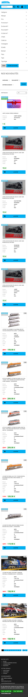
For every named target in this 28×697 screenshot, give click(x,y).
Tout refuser (17, 691)
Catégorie (5, 80)
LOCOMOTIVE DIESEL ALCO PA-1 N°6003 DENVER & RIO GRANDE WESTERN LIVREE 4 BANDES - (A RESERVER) (13, 478)
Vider (3, 65)
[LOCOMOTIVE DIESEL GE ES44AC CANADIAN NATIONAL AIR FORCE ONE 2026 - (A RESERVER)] (14, 610)
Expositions (5, 665)
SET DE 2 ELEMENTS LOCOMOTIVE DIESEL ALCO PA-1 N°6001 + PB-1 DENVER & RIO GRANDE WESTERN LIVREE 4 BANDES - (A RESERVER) (13, 380)
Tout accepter (6, 691)
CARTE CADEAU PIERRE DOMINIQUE (10, 113)
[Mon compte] (22, 7)
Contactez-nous (6, 664)
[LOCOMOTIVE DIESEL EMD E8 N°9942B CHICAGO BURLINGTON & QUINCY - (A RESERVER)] (14, 515)
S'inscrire (5, 673)
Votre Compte (6, 670)
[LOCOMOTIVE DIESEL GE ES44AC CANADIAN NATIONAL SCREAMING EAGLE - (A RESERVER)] (14, 563)
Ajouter (15, 127)
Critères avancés (7, 84)
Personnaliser (6, 693)
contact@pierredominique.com (8, 683)
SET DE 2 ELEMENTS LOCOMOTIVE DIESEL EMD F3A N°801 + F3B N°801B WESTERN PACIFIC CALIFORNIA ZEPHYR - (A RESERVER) (13, 429)
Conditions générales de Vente (10, 662)
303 (24, 650)
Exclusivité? (15, 80)
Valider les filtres (12, 65)
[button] (25, 6)
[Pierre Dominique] (5, 2)
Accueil (4, 661)
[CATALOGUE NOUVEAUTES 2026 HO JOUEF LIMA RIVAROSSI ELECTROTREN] (14, 143)
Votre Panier (6, 671)
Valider (24, 84)
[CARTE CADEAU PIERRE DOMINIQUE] (14, 103)
